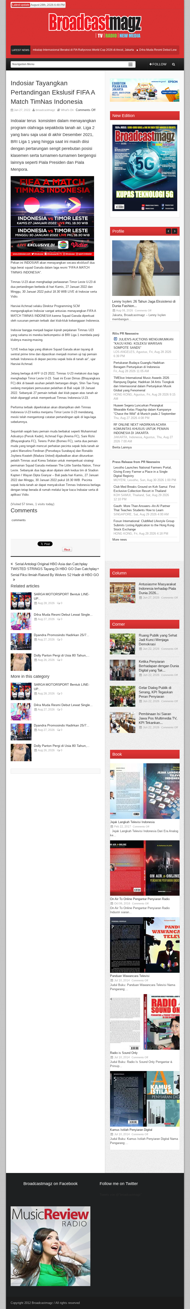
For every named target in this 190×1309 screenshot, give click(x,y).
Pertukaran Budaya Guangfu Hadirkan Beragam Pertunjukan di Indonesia (139, 365)
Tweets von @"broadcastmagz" (121, 1194)
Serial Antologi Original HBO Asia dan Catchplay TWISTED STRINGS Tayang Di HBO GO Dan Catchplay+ (55, 566)
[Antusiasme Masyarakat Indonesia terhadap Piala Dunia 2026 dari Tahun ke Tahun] (122, 592)
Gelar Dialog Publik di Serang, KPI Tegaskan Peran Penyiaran (156, 692)
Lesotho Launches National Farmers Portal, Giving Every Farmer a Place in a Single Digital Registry (143, 472)
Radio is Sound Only (124, 1053)
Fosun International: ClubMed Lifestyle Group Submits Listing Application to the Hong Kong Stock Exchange (144, 525)
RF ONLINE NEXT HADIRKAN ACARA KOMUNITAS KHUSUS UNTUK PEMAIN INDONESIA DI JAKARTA (141, 429)
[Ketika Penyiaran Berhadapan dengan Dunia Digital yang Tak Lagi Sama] (122, 670)
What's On (67, 110)
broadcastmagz (45, 110)
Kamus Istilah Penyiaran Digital (131, 1130)
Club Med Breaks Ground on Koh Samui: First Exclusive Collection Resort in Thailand (144, 489)
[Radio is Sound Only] (145, 1048)
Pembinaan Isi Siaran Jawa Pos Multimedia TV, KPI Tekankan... (158, 718)
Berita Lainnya (122, 447)
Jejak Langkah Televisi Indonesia (132, 822)
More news (119, 539)
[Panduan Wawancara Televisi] (145, 971)
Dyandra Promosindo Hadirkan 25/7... (61, 635)
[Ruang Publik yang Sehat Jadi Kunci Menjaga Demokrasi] (122, 644)
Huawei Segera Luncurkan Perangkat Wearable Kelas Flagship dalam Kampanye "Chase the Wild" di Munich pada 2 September (145, 409)
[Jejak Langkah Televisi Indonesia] (145, 818)
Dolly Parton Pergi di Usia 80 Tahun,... (61, 655)
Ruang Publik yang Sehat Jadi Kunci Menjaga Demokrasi (158, 639)
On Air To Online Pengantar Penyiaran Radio (140, 899)
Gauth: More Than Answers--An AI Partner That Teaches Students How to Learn (142, 508)
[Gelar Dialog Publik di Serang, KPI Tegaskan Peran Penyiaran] (122, 696)
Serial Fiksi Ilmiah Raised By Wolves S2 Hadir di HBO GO (55, 575)
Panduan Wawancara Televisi (129, 976)
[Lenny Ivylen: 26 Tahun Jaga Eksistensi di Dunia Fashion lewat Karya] (147, 295)
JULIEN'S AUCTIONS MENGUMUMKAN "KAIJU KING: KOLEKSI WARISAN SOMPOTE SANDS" (143, 343)
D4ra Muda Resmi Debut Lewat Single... (63, 614)
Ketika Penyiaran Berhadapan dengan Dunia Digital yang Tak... (159, 665)
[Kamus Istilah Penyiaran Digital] (145, 1125)
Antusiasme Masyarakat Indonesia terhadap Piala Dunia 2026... (157, 588)
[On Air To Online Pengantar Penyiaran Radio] (145, 895)
